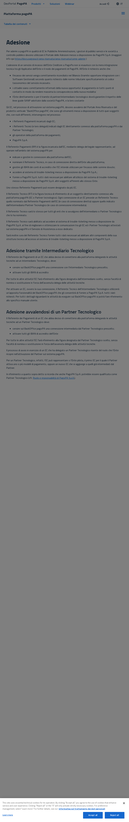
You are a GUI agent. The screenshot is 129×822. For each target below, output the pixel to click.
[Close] (124, 803)
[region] (64, 810)
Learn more (8, 815)
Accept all (92, 815)
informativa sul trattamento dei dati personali (82, 808)
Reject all (114, 815)
